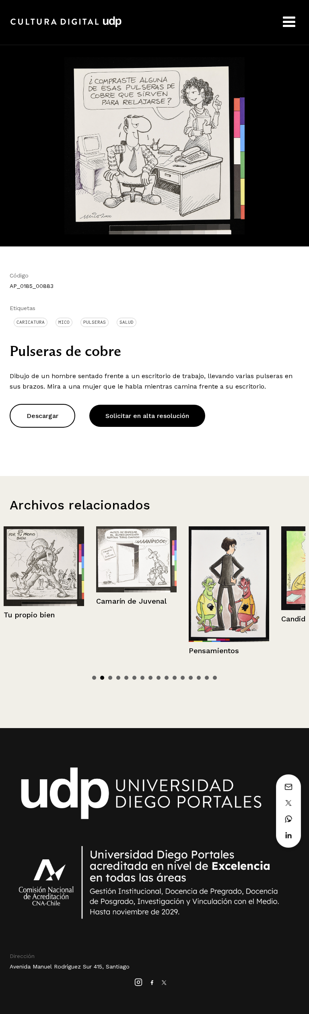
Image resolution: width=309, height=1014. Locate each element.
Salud (126, 322)
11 (175, 678)
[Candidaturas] (230, 568)
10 (167, 678)
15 (207, 678)
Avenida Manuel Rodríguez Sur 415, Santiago (70, 966)
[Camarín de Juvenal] (44, 559)
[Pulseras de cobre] (154, 145)
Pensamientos (122, 650)
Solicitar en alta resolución (147, 416)
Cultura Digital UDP (66, 26)
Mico (64, 322)
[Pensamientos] (137, 584)
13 (191, 678)
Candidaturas (213, 619)
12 (183, 678)
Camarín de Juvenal (39, 601)
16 (215, 678)
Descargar (42, 416)
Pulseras (94, 322)
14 (199, 678)
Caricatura (30, 322)
